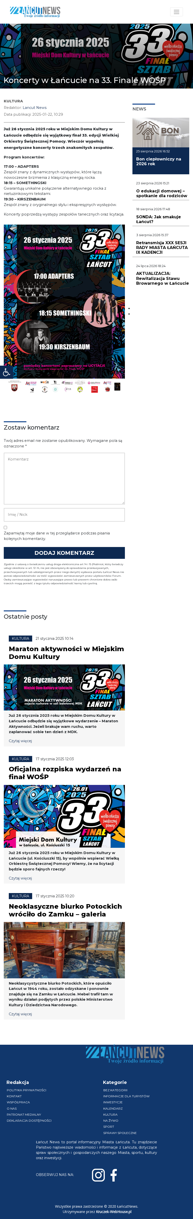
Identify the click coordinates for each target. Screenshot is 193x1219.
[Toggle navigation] (176, 11)
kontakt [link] (14, 1096)
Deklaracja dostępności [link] (29, 1120)
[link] (6, 372)
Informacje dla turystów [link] (126, 1096)
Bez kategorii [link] (115, 1090)
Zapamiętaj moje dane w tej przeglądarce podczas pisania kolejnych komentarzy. (57, 536)
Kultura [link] (110, 1114)
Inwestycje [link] (113, 1102)
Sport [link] (108, 1126)
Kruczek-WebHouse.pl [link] (113, 1211)
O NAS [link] (12, 1108)
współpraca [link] (18, 1102)
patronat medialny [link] (24, 1114)
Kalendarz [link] (113, 1108)
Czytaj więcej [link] (20, 741)
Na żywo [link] (110, 1120)
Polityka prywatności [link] (26, 1090)
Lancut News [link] (34, 107)
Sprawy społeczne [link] (120, 1133)
